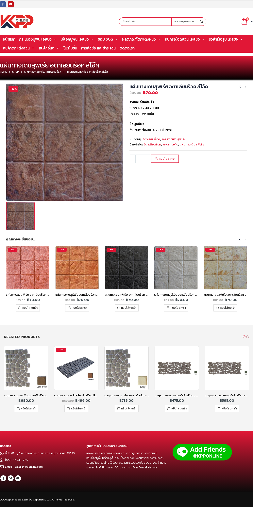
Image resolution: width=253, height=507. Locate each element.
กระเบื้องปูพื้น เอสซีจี (35, 39)
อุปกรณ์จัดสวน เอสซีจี (182, 39)
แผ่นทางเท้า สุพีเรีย (173, 139)
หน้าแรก (9, 39)
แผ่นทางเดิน (170, 144)
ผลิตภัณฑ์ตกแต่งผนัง (139, 39)
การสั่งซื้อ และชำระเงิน (98, 48)
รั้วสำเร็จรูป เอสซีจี (223, 39)
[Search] (201, 22)
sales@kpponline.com (29, 466)
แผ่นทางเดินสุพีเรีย (192, 144)
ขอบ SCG (105, 39)
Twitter (11, 478)
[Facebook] (3, 4)
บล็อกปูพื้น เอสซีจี (75, 39)
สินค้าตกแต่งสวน (16, 48)
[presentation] (240, 239)
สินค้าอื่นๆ (46, 48)
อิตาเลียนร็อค (151, 139)
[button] (244, 336)
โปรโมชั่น (70, 48)
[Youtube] (11, 4)
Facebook (3, 478)
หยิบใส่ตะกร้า (167, 159)
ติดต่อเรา (127, 48)
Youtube (18, 478)
